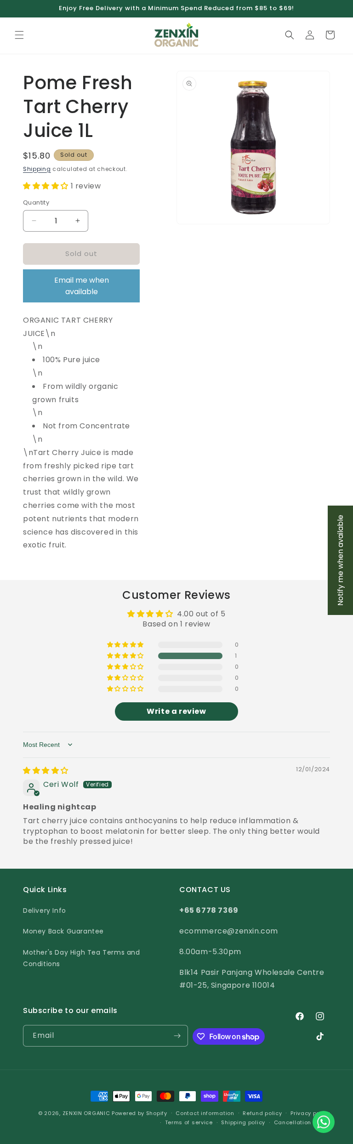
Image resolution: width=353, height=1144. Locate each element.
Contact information (205, 1113)
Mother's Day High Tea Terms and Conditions (81, 958)
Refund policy (262, 1113)
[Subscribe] (177, 1036)
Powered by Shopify (139, 1113)
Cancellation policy (302, 1122)
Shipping (37, 169)
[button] (19, 35)
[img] (45, 770)
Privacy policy (310, 1113)
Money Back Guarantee (63, 931)
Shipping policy (243, 1122)
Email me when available (81, 286)
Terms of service (189, 1122)
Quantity (36, 202)
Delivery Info (44, 910)
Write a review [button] (176, 711)
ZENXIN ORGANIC (86, 1113)
